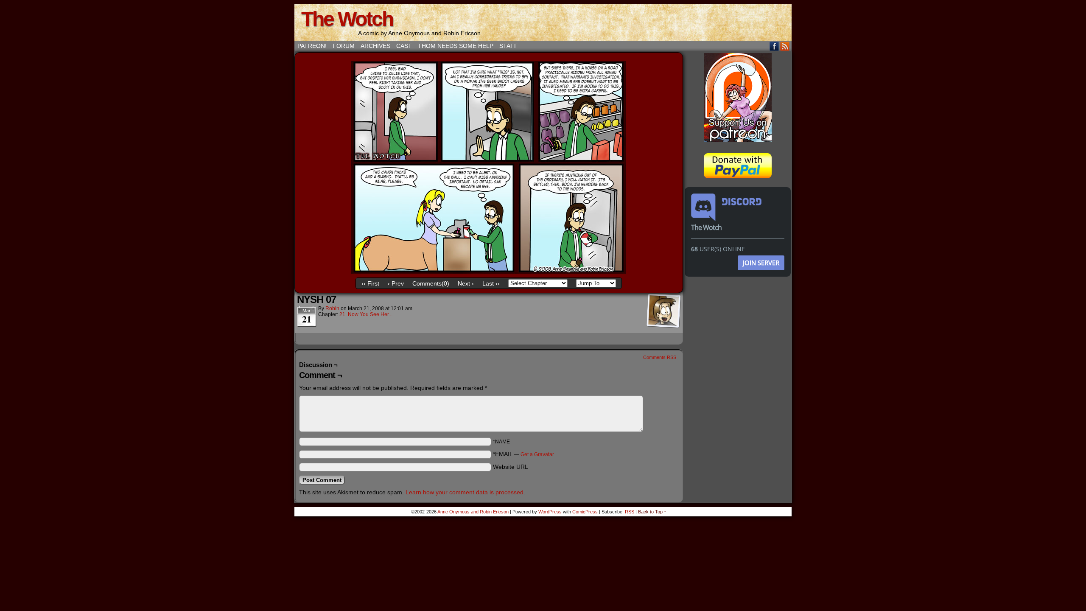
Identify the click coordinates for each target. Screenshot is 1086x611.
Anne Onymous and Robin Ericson (473, 511)
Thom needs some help (455, 45)
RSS (785, 46)
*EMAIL (523, 454)
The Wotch (347, 19)
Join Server (761, 262)
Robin (332, 308)
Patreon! (312, 45)
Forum (344, 45)
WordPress (550, 511)
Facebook (774, 46)
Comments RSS (659, 357)
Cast (404, 45)
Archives (375, 45)
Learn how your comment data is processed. (465, 492)
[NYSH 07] (488, 271)
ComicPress (585, 511)
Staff (508, 45)
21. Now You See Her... (365, 314)
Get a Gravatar (537, 454)
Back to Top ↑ (652, 511)
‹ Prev (396, 283)
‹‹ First (370, 283)
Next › (466, 283)
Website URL (510, 466)
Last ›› (491, 283)
